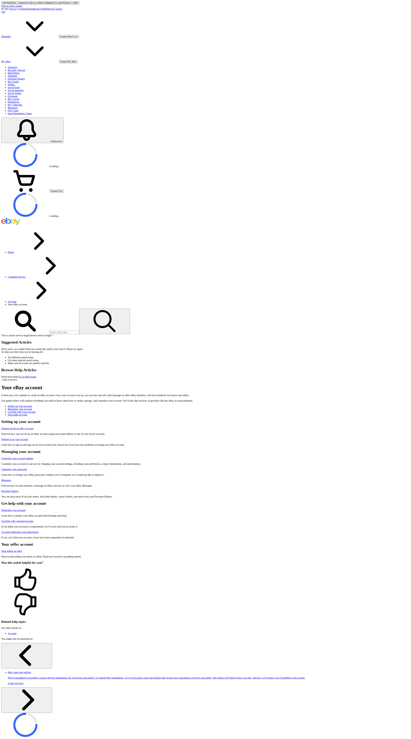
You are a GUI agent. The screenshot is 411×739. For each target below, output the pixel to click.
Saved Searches (16, 90)
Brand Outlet (39, 9)
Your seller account (17, 414)
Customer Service (17, 277)
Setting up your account (20, 406)
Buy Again (13, 81)
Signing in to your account (14, 439)
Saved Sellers (14, 93)
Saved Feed (14, 87)
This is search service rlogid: (15, 335)
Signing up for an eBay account (17, 428)
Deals (30, 9)
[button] (205, 580)
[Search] (104, 321)
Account (12, 301)
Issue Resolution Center (20, 113)
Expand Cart (56, 191)
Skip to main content (11, 6)
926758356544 (9, 3)
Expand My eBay (68, 61)
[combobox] (64, 332)
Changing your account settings (17, 458)
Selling (11, 84)
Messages (12, 107)
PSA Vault (13, 110)
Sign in (13, 9)
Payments (12, 96)
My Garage (13, 99)
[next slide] (26, 700)
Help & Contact (54, 9)
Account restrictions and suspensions (20, 532)
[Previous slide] (26, 655)
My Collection (15, 104)
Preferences (13, 102)
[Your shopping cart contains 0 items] (25, 191)
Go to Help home (27, 376)
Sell (3, 11)
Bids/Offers (13, 73)
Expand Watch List (69, 36)
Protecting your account (13, 510)
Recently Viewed (16, 70)
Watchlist (12, 76)
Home (11, 252)
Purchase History (16, 78)
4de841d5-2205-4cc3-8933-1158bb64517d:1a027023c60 (44, 3)
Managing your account (20, 409)
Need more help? (10, 376)
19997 (75, 3)
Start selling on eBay (11, 551)
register (23, 9)
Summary (12, 67)
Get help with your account (21, 412)
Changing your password (14, 469)
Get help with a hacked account (17, 521)
